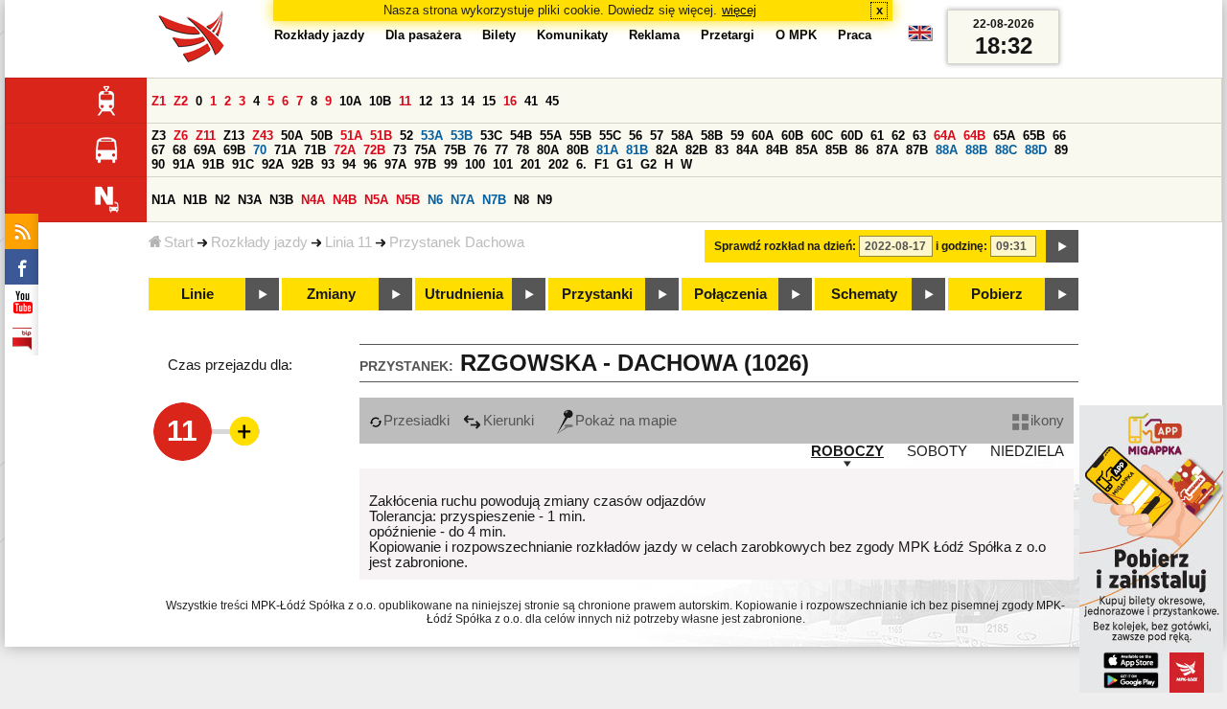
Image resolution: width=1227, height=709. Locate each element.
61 (877, 135)
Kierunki (508, 420)
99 (450, 164)
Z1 (158, 101)
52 (406, 135)
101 (503, 164)
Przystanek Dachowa (456, 242)
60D (852, 135)
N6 (435, 200)
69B (234, 150)
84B (777, 150)
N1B (195, 200)
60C (822, 135)
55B (580, 135)
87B (917, 150)
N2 (222, 200)
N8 (521, 200)
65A (1004, 135)
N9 (544, 200)
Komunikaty (572, 35)
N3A (250, 200)
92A (273, 164)
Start (179, 242)
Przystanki (597, 294)
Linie (197, 294)
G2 (648, 164)
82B (696, 150)
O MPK (796, 35)
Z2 (181, 101)
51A (351, 135)
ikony (1047, 420)
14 (468, 101)
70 (259, 150)
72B (374, 150)
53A (432, 135)
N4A (313, 200)
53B (462, 135)
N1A (163, 200)
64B (974, 135)
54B (521, 135)
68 (179, 150)
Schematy (864, 294)
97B (425, 164)
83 (722, 150)
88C (1006, 150)
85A (807, 150)
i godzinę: (961, 246)
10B (380, 101)
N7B (494, 200)
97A (395, 164)
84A (747, 150)
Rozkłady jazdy (259, 242)
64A (945, 135)
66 (1059, 135)
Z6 (181, 135)
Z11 (206, 135)
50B (322, 135)
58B (712, 135)
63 (919, 135)
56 (635, 135)
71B (315, 150)
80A (548, 150)
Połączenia (730, 294)
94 (349, 164)
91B (213, 164)
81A (607, 150)
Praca (854, 35)
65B (1034, 135)
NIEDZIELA (1027, 451)
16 (510, 101)
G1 (624, 164)
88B (976, 150)
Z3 (158, 135)
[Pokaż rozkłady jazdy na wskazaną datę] (1062, 246)
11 (405, 101)
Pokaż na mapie (626, 420)
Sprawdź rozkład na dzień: (785, 246)
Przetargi (727, 35)
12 (425, 101)
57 (656, 135)
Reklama (654, 35)
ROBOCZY (847, 451)
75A (425, 150)
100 (475, 164)
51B (381, 135)
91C (243, 164)
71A (285, 150)
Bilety (499, 35)
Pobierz (997, 294)
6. (581, 164)
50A (292, 135)
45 (552, 101)
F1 (601, 164)
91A (184, 164)
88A (947, 150)
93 (328, 164)
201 (531, 164)
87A (887, 150)
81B (637, 150)
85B (836, 150)
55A (551, 135)
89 (1061, 150)
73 (399, 150)
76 (480, 150)
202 (558, 164)
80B (578, 150)
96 (370, 164)
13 (446, 101)
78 (522, 150)
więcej (739, 10)
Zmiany (331, 294)
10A (350, 101)
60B (792, 135)
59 (737, 135)
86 (861, 150)
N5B (408, 200)
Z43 (262, 135)
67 (158, 150)
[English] (920, 38)
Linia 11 (348, 242)
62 (898, 135)
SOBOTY (937, 451)
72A (345, 150)
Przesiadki (416, 420)
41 (531, 101)
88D (1036, 150)
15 (489, 101)
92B (302, 164)
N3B (281, 200)
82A (667, 150)
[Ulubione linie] (239, 431)
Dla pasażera (423, 35)
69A (205, 150)
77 (501, 150)
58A (682, 135)
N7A (463, 200)
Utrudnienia (464, 294)
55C (610, 135)
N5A (376, 200)
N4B (345, 200)
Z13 (233, 135)
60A (763, 135)
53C (491, 135)
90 (158, 164)
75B (455, 150)
